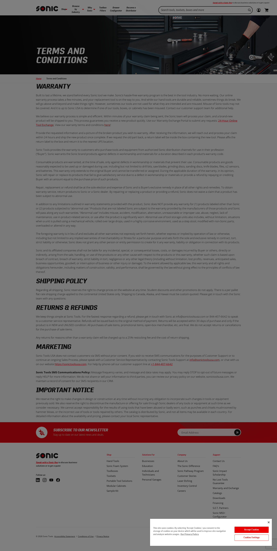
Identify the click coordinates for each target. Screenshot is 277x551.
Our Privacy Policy (189, 534)
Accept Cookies (251, 530)
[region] (211, 532)
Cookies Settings (251, 538)
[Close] (269, 522)
